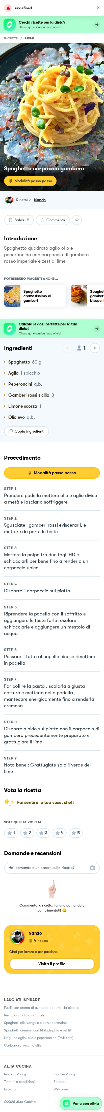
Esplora (10, 1089)
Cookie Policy (64, 1074)
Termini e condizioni (19, 1082)
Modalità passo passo (33, 181)
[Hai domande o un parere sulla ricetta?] (47, 867)
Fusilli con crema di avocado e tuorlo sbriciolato (41, 1008)
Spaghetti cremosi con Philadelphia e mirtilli (38, 1030)
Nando (40, 200)
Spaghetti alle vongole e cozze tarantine (35, 1023)
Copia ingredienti (29, 431)
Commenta (55, 220)
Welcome (61, 1089)
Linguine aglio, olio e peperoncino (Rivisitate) (38, 1038)
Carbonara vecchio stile (22, 1045)
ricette (11, 38)
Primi (29, 38)
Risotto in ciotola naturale (24, 1015)
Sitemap (60, 1082)
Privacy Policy (15, 1074)
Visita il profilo (52, 963)
